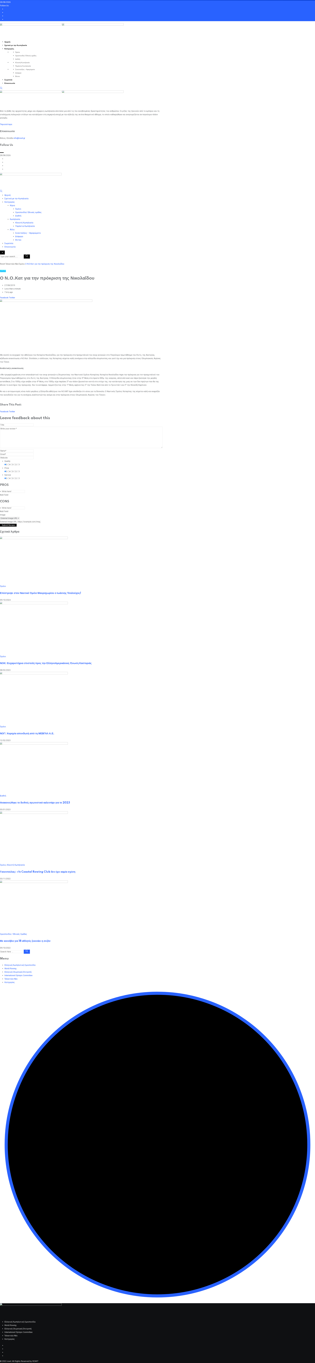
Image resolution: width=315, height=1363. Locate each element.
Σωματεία (8, 80)
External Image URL (8, 522)
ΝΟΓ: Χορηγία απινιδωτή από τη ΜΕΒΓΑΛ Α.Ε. (27, 733)
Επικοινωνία (9, 83)
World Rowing (10, 968)
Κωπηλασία (15, 219)
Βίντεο (17, 76)
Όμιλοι (17, 52)
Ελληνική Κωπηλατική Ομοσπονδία (19, 965)
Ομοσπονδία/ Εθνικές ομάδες (25, 56)
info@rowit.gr (19, 138)
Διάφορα (18, 73)
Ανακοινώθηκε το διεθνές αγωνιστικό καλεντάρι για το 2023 (35, 802)
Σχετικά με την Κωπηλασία (15, 45)
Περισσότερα (6, 124)
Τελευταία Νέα (10, 979)
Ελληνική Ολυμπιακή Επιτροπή (18, 972)
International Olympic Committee (18, 975)
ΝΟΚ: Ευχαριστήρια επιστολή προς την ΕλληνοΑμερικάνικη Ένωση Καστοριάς (46, 663)
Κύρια (12, 205)
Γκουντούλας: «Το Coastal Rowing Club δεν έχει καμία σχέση (37, 872)
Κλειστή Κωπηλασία (22, 62)
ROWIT (35, 1361)
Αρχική (7, 42)
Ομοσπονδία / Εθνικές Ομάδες (13, 934)
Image (2, 515)
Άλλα (12, 229)
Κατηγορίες (9, 49)
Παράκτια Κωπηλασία (23, 66)
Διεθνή (17, 59)
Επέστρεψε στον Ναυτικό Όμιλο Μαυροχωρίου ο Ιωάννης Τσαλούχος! (40, 593)
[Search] (1, 88)
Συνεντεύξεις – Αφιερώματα (25, 69)
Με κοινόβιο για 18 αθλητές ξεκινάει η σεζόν (25, 941)
